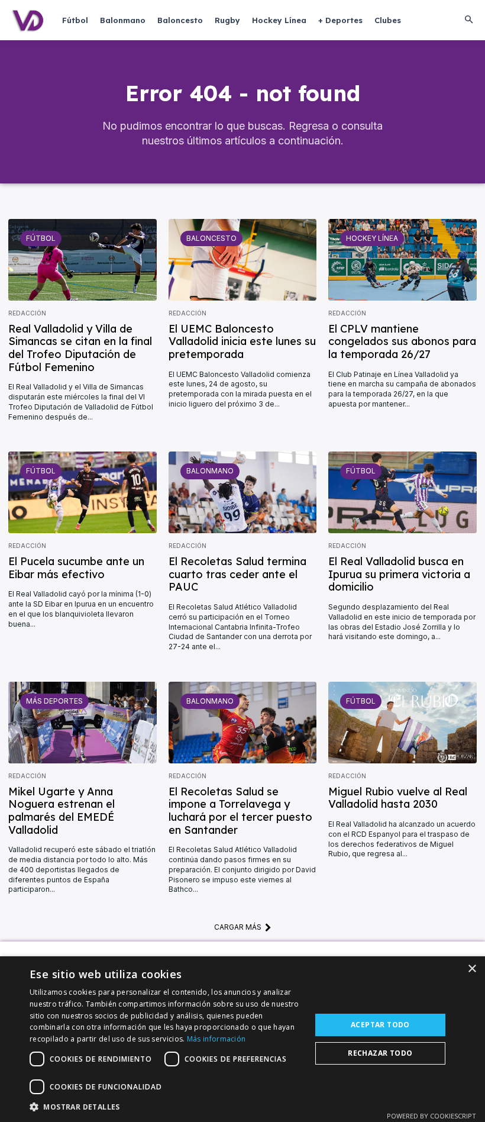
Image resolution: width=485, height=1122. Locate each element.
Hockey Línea (372, 238)
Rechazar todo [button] (380, 1053)
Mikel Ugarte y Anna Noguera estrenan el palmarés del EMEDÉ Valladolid (61, 811)
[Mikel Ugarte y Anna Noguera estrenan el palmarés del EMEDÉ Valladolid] (82, 722)
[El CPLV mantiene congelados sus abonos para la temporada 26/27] (402, 260)
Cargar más (237, 927)
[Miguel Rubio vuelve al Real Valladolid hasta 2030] (402, 722)
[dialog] (242, 1039)
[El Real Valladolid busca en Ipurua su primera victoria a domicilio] (402, 492)
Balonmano (210, 470)
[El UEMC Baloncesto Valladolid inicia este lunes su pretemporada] (243, 260)
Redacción (27, 313)
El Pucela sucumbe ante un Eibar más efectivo (76, 567)
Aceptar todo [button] (380, 1025)
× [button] (471, 969)
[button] (468, 20)
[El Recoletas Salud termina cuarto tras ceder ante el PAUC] (243, 492)
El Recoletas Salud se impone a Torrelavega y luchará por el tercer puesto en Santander (240, 811)
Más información (216, 1039)
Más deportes (54, 701)
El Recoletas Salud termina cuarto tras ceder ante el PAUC (237, 574)
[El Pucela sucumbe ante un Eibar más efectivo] (82, 492)
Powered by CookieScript (431, 1115)
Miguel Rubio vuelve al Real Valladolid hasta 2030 (397, 798)
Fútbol (41, 238)
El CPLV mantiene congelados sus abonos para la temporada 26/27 (402, 341)
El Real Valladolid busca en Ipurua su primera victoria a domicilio (399, 574)
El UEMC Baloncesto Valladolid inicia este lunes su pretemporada (242, 341)
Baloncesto (211, 238)
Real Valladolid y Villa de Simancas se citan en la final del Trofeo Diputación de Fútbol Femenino (80, 348)
